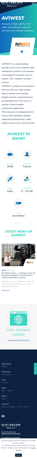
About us (5, 366)
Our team (5, 382)
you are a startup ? (23, 407)
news (4, 388)
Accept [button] (18, 455)
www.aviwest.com (18, 340)
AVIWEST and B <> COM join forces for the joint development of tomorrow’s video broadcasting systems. (18, 275)
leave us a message (8, 407)
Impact (4, 396)
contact (5, 404)
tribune (10, 391)
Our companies (7, 374)
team (4, 380)
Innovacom (6, 364)
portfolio (6, 372)
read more (5, 290)
